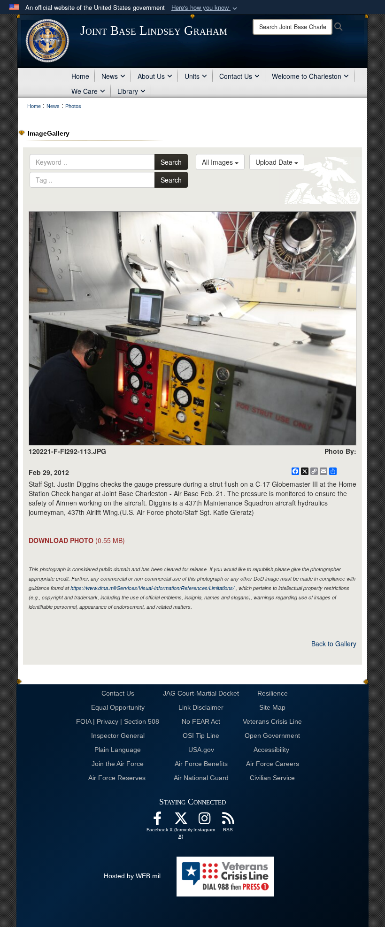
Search (171, 162)
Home (80, 76)
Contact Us (235, 76)
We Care (84, 91)
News (109, 76)
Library (127, 91)
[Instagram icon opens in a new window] (204, 821)
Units (192, 76)
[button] (205, 8)
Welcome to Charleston (306, 76)
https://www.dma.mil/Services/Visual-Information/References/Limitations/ (152, 587)
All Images (218, 162)
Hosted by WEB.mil (132, 876)
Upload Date (274, 162)
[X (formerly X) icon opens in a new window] (180, 821)
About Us (151, 76)
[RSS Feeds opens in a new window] (227, 821)
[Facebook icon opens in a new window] (157, 821)
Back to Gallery (333, 643)
